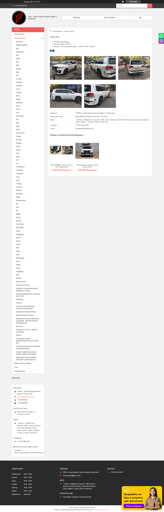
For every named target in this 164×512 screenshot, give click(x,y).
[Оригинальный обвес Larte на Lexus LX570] (87, 151)
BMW (17, 72)
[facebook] (51, 51)
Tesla (17, 255)
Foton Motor (20, 116)
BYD (17, 76)
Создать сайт (28, 2)
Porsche (18, 221)
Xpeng (18, 265)
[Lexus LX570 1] (66, 68)
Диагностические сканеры (25, 315)
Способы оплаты (19, 371)
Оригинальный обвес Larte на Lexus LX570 (87, 166)
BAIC (17, 62)
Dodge (18, 99)
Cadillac (19, 79)
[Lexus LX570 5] (100, 96)
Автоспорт (19, 42)
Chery (18, 89)
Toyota (18, 251)
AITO (17, 55)
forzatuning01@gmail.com (85, 128)
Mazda (18, 197)
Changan (19, 82)
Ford (17, 113)
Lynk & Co (19, 187)
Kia (17, 163)
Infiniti (18, 147)
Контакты (76, 18)
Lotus (18, 180)
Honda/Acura (20, 133)
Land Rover (19, 170)
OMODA (18, 214)
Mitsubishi (19, 194)
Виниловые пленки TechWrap (26, 312)
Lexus (18, 177)
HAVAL (18, 130)
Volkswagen (20, 258)
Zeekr (18, 275)
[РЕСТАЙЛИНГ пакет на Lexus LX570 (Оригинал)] (62, 151)
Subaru (18, 244)
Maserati (19, 190)
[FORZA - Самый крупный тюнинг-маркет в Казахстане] (19, 18)
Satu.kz (92, 507)
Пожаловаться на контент (101, 510)
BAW (17, 65)
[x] (53, 51)
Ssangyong (19, 234)
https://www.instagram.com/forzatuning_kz (29, 453)
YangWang (19, 272)
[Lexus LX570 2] (100, 68)
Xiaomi (18, 268)
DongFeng (19, 103)
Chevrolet (19, 86)
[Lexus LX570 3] (134, 68)
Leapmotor (19, 174)
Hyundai (19, 143)
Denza (18, 96)
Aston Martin (20, 52)
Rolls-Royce (20, 228)
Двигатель (19, 326)
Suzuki (18, 241)
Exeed (18, 106)
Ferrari (18, 109)
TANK (17, 248)
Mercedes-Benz (21, 201)
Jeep (17, 153)
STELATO (18, 238)
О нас (16, 367)
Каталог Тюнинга (20, 38)
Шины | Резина (21, 282)
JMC (17, 160)
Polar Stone (19, 224)
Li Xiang (19, 184)
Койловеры (20, 299)
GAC (17, 119)
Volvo (18, 261)
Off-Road (19, 278)
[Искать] (149, 6)
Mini (17, 207)
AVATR (18, 59)
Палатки (19, 303)
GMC (17, 123)
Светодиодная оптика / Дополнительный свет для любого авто (27, 341)
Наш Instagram (19, 34)
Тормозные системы (23, 285)
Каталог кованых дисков (22, 363)
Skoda (18, 231)
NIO (17, 211)
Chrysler (19, 92)
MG (17, 204)
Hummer (19, 140)
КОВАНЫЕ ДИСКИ (21, 45)
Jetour (18, 157)
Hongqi (18, 136)
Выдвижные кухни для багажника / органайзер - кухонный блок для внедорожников (28, 321)
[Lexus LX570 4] (66, 96)
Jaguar (18, 150)
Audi (17, 48)
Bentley (18, 69)
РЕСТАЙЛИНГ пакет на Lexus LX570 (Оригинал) (62, 166)
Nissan (18, 217)
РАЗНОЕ (18, 335)
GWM (17, 126)
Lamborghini (20, 167)
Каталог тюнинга (109, 18)
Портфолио (57, 31)
